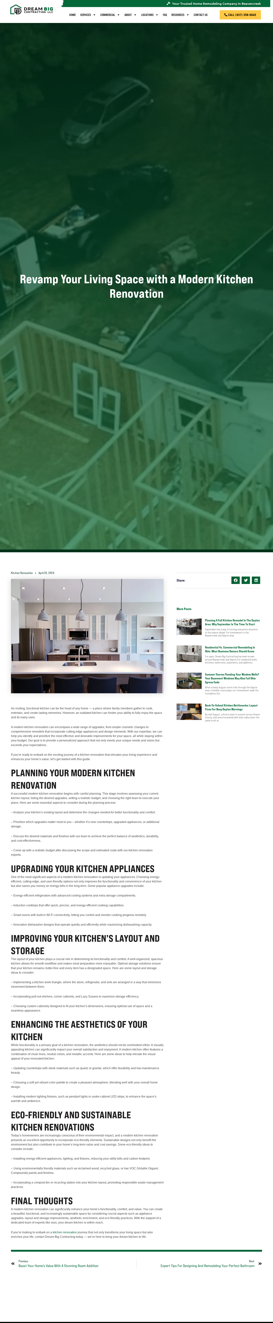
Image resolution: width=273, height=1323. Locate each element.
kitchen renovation (65, 1232)
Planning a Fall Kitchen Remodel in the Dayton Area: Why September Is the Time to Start (232, 622)
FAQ (165, 15)
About (128, 15)
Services (85, 15)
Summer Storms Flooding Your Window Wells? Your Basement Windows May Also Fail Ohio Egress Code (232, 678)
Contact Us (201, 15)
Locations (147, 15)
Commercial (107, 15)
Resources (177, 15)
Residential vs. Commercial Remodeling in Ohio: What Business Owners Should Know (230, 649)
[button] (235, 580)
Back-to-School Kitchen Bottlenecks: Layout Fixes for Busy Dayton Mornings (231, 707)
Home (72, 15)
